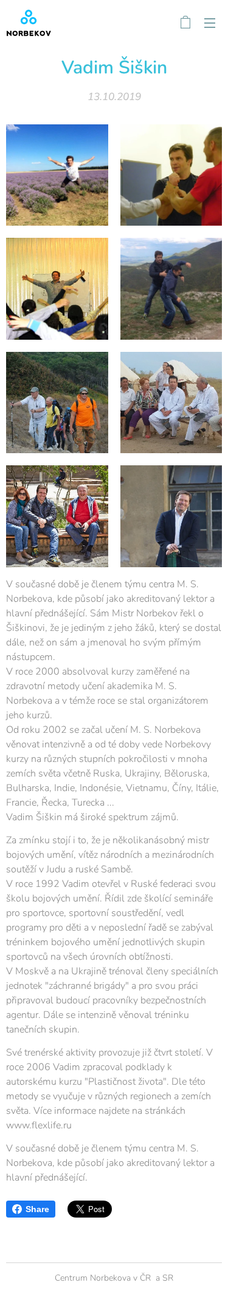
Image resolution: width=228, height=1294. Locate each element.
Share (37, 1209)
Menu (210, 22)
